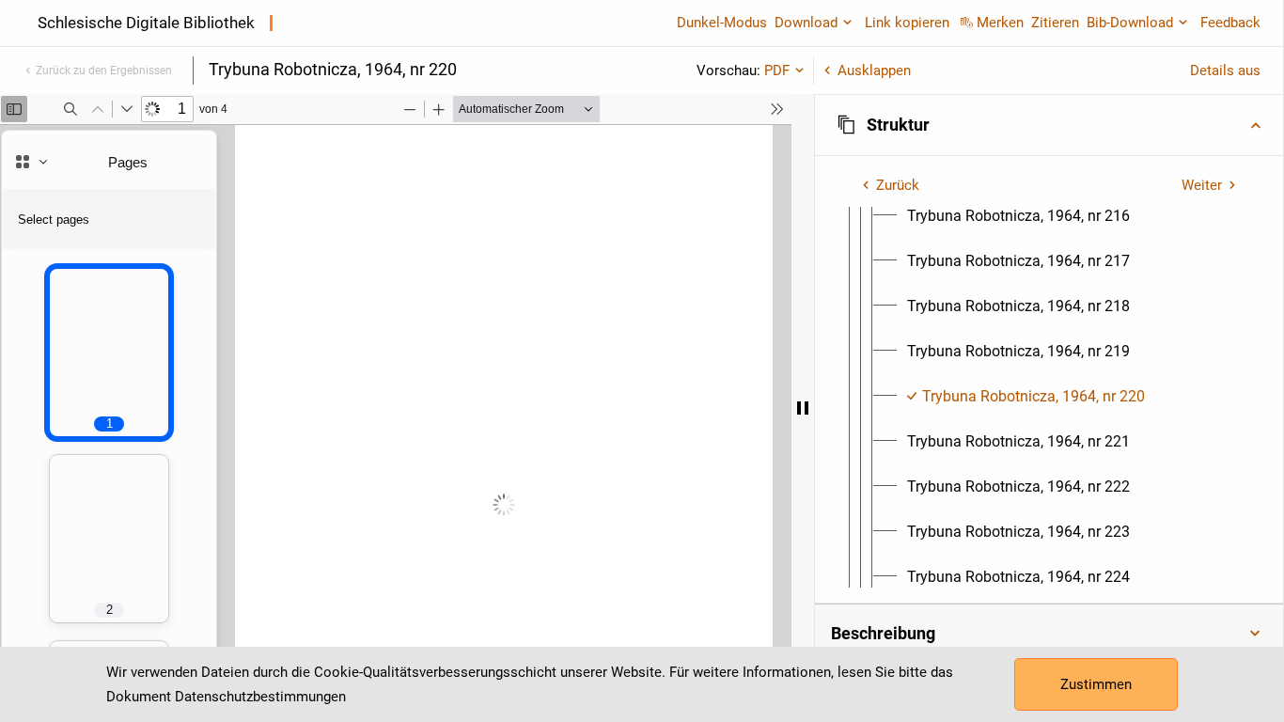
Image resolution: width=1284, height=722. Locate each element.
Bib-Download (1130, 22)
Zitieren (1055, 22)
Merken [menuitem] (1000, 22)
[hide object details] (802, 408)
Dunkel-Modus (722, 22)
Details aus (1225, 70)
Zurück (897, 185)
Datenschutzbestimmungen (260, 696)
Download (806, 22)
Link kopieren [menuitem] (907, 22)
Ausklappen (874, 70)
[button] (1049, 125)
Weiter (1202, 185)
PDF (777, 70)
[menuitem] (1018, 216)
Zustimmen (1096, 684)
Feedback (1230, 22)
